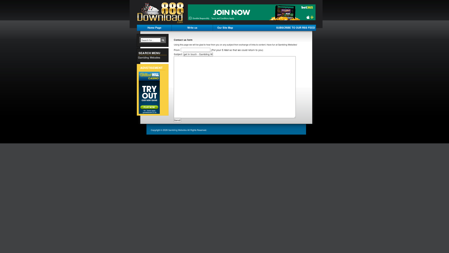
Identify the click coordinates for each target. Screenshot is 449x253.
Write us (192, 27)
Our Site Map (225, 27)
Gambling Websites (149, 57)
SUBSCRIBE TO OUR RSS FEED (295, 27)
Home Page (154, 27)
